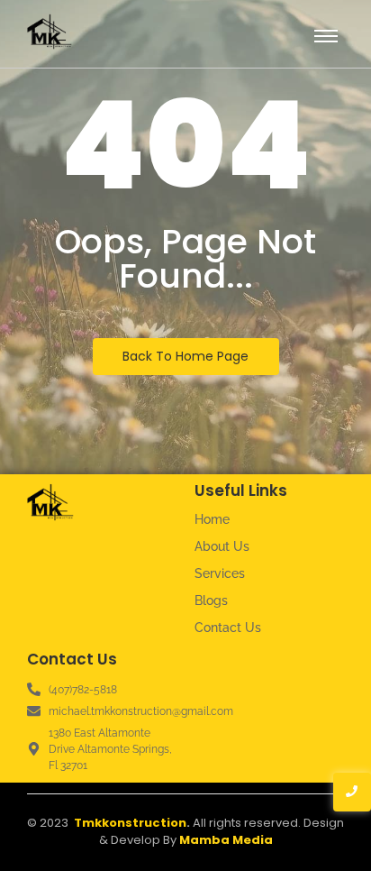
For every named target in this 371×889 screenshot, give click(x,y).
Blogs (211, 600)
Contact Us (228, 627)
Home (212, 519)
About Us (222, 546)
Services (220, 573)
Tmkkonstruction (130, 822)
